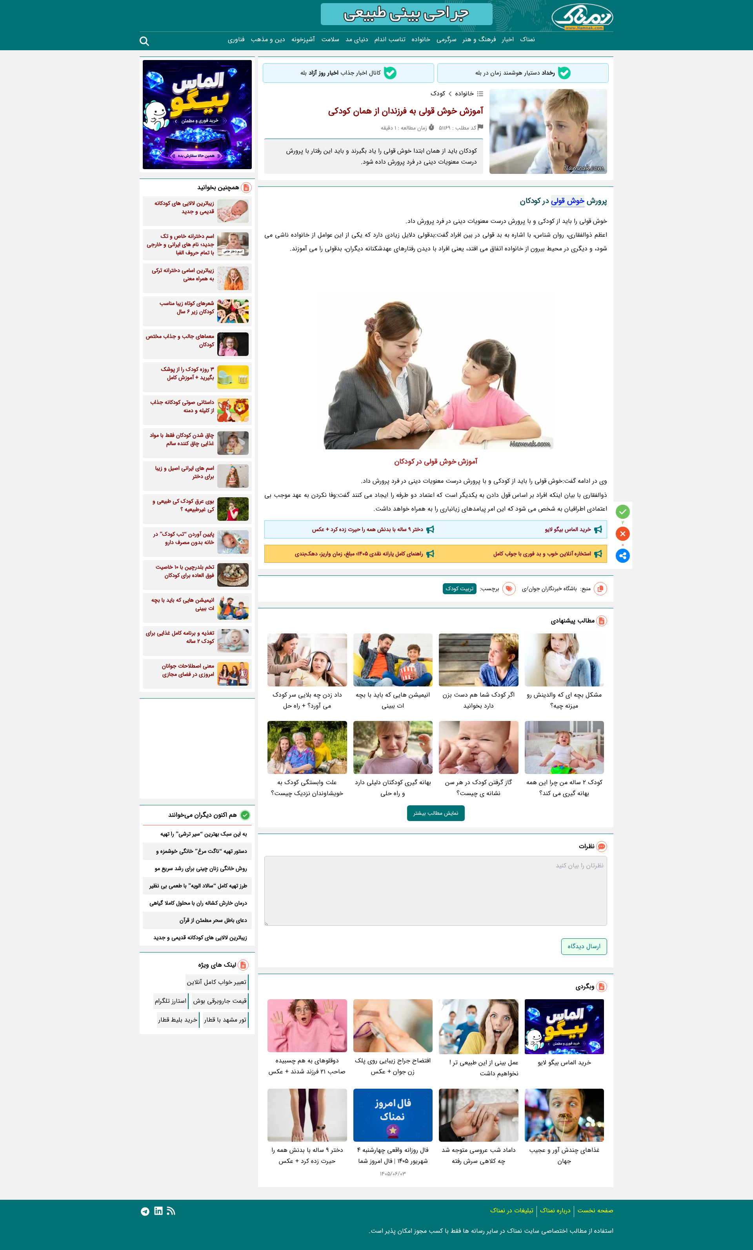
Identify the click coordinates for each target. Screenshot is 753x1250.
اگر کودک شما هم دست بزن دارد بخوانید (479, 700)
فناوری (236, 39)
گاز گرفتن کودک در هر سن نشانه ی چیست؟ (478, 787)
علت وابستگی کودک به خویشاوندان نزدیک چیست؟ (307, 787)
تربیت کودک (459, 588)
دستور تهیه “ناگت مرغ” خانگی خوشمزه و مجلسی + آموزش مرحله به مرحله (201, 851)
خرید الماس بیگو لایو (568, 529)
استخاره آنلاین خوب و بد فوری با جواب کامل (542, 554)
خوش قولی (567, 201)
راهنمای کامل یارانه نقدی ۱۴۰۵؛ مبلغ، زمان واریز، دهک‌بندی (359, 554)
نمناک (527, 39)
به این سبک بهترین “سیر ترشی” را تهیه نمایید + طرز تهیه (203, 834)
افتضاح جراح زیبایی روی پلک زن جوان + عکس (393, 1066)
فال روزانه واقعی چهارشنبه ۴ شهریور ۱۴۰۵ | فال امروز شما (392, 1155)
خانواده (421, 39)
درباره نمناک (555, 1210)
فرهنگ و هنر (479, 39)
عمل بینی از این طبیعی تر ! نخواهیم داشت (483, 1068)
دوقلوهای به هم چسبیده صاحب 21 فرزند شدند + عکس (307, 1066)
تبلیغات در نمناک (511, 1210)
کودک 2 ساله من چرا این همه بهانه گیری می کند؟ (564, 787)
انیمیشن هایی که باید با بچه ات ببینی (393, 700)
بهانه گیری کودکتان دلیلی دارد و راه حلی (393, 787)
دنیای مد (357, 39)
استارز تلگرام (170, 1001)
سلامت (330, 39)
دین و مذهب (268, 39)
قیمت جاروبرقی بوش (219, 1001)
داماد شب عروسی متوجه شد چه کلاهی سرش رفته (479, 1155)
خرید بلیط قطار (177, 1020)
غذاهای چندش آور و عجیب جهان (564, 1155)
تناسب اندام (390, 39)
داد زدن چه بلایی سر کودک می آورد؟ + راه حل (307, 700)
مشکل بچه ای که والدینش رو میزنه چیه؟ (564, 700)
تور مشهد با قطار (225, 1020)
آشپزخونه (303, 39)
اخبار (508, 39)
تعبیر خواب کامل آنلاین (216, 982)
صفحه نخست (595, 1210)
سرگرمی (447, 39)
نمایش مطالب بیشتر (435, 813)
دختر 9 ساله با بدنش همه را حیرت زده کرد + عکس (367, 529)
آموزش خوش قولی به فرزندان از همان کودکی (405, 111)
